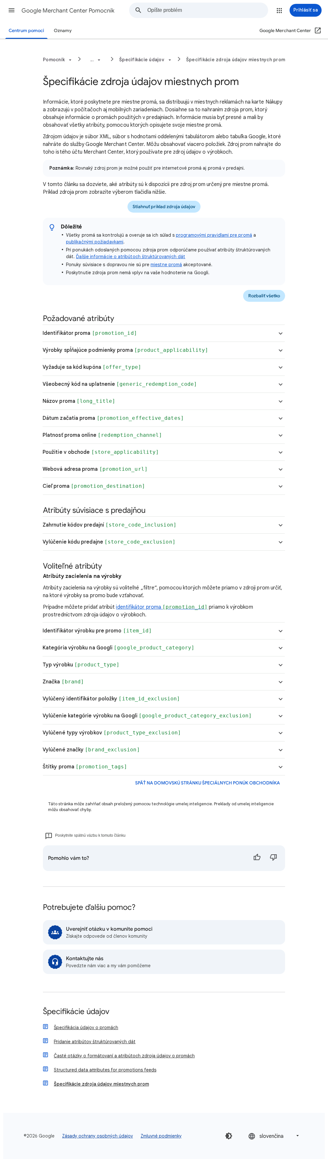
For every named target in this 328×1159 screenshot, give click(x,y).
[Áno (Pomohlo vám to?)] (256, 858)
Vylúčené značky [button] (91, 750)
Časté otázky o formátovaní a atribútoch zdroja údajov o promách (124, 1056)
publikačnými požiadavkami (94, 242)
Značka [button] (63, 682)
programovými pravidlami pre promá (214, 235)
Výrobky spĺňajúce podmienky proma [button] (126, 350)
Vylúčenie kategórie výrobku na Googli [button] (147, 716)
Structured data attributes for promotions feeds (105, 1070)
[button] (11, 10)
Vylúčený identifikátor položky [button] (111, 699)
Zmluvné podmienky (161, 1136)
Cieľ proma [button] (94, 486)
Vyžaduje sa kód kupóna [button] (92, 367)
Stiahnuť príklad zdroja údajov (164, 206)
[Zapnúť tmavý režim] (228, 1136)
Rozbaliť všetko (264, 296)
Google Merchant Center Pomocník (67, 10)
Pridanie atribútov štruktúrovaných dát (94, 1042)
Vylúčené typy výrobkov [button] (112, 733)
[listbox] (274, 1135)
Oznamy (63, 30)
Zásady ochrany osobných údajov (97, 1136)
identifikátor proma (162, 607)
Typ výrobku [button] (81, 665)
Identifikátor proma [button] (90, 333)
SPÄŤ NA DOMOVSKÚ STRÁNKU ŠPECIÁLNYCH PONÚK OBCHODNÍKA (207, 783)
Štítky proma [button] (85, 767)
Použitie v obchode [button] (101, 452)
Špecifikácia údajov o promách (86, 1027)
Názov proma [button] (79, 401)
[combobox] (207, 10)
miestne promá (166, 264)
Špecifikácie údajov (76, 1012)
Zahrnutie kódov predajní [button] (109, 525)
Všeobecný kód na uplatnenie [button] (120, 384)
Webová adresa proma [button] (95, 469)
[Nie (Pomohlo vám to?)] (273, 858)
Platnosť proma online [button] (102, 435)
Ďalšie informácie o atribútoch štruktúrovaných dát (130, 256)
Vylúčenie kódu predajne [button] (109, 542)
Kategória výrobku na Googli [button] (118, 648)
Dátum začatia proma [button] (113, 418)
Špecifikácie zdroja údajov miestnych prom (235, 60)
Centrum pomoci (26, 30)
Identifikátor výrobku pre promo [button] (97, 631)
